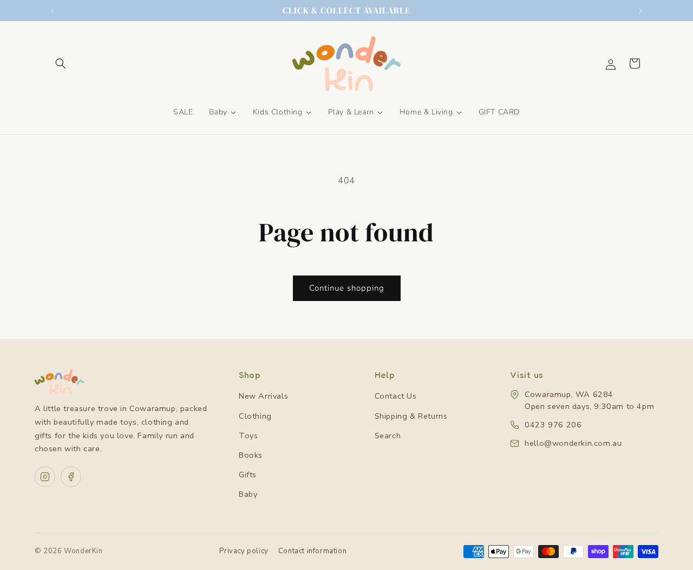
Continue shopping (346, 288)
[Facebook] (71, 476)
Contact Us (396, 395)
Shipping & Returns (411, 416)
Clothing (255, 416)
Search (388, 435)
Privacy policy (243, 551)
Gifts (248, 474)
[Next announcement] (640, 11)
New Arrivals (263, 395)
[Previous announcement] (52, 11)
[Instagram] (45, 476)
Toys (248, 435)
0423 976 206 (553, 424)
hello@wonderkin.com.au (573, 443)
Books (251, 455)
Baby (248, 494)
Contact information (312, 551)
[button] (61, 63)
